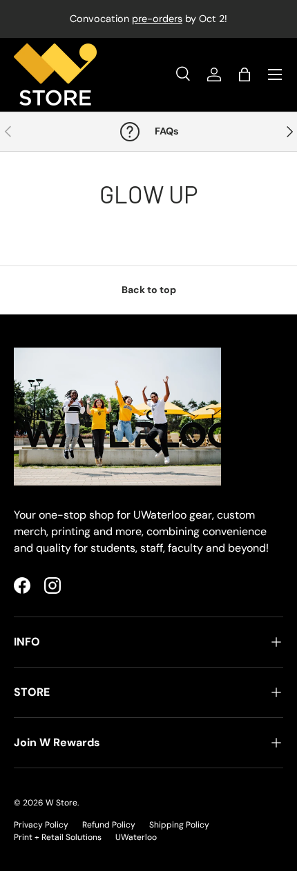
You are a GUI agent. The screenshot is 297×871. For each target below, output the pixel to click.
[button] (244, 74)
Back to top (149, 289)
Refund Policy (108, 824)
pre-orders (157, 18)
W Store (61, 802)
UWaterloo (136, 837)
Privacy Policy (41, 824)
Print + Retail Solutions (58, 837)
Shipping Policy (179, 824)
